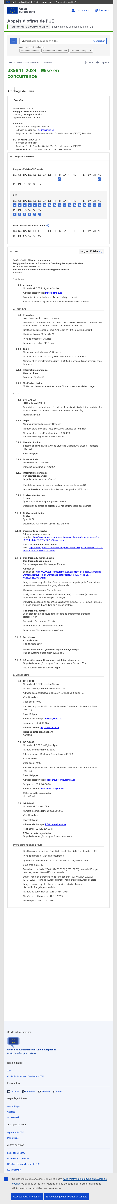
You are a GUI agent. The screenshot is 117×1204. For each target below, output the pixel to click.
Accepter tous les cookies (27, 1196)
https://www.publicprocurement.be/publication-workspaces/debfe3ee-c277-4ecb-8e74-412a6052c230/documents (61, 538)
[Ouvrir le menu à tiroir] (11, 89)
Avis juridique (13, 1106)
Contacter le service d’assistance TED (25, 1076)
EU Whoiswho (14, 1170)
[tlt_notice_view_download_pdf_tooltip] (15, 205)
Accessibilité (13, 1117)
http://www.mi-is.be (50, 727)
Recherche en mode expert (55, 50)
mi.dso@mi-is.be (46, 130)
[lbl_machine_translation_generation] (47, 225)
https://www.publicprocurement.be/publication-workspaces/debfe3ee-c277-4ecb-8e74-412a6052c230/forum (63, 549)
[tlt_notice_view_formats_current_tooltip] (100, 251)
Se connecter (83, 10)
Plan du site (13, 1138)
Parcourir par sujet (79, 50)
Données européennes (18, 1158)
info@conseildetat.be (55, 824)
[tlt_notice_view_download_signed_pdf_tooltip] (59, 179)
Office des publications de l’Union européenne (31, 1049)
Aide (9, 1070)
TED (9, 62)
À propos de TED (15, 1132)
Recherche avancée (30, 50)
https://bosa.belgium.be (52, 788)
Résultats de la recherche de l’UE (23, 1164)
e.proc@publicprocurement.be (60, 779)
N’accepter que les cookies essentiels (66, 1196)
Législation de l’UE (16, 1153)
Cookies (11, 1112)
